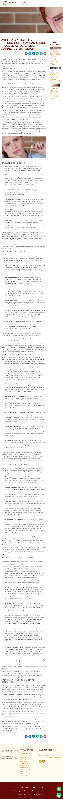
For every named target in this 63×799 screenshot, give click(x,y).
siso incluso (15, 84)
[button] (26, 53)
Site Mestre (41, 794)
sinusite (25, 442)
